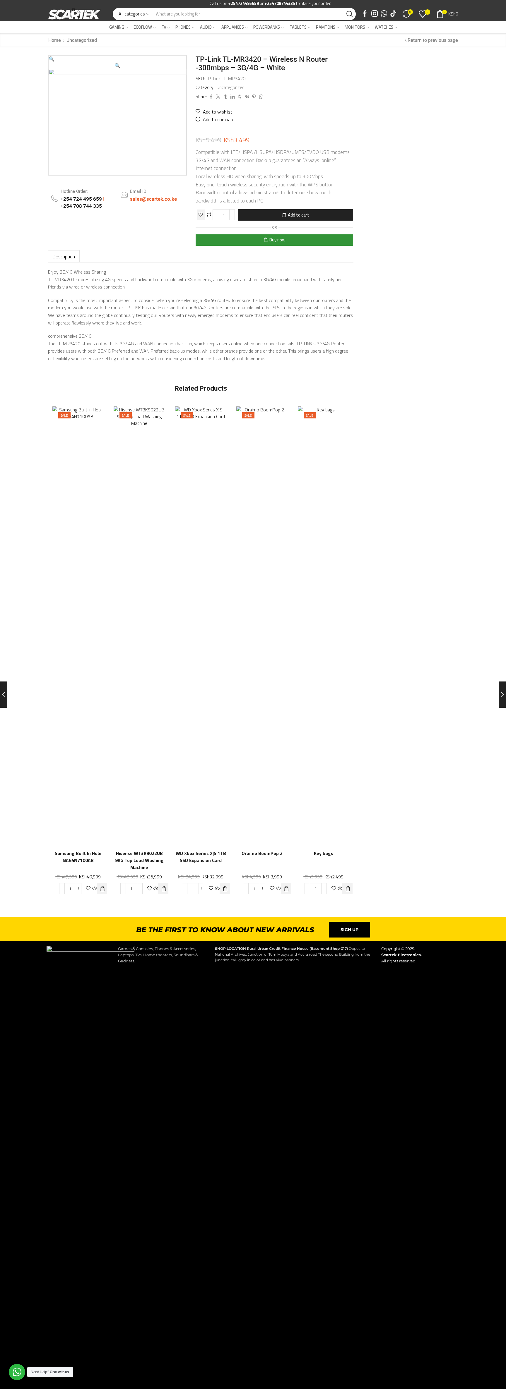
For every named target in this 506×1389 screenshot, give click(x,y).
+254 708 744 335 (81, 206)
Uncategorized (81, 40)
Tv (164, 27)
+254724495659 (243, 3)
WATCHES (384, 27)
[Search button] (349, 14)
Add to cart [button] (96, 623)
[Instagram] (374, 14)
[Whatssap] (384, 14)
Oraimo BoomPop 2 (262, 853)
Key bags (323, 853)
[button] (51, 58)
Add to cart (298, 215)
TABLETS (298, 27)
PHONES (183, 27)
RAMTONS (325, 27)
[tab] (64, 256)
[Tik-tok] (393, 14)
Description (64, 256)
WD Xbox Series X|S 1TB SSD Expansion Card (200, 857)
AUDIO (206, 27)
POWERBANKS (266, 27)
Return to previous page (433, 40)
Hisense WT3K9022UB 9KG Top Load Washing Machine (139, 860)
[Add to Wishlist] (201, 215)
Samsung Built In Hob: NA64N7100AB (78, 857)
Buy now (277, 239)
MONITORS (355, 27)
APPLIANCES (232, 27)
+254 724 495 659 (82, 199)
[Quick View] (84, 623)
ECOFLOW (143, 27)
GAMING (116, 27)
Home (54, 40)
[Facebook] (365, 14)
